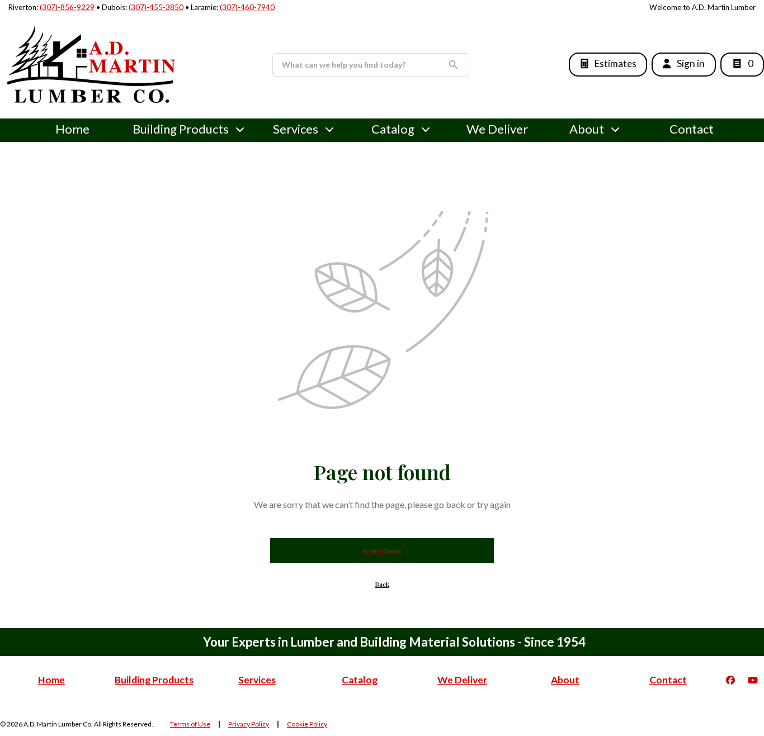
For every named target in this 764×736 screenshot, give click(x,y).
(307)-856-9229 (67, 7)
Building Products (181, 128)
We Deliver (497, 128)
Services (295, 128)
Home (72, 128)
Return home (382, 550)
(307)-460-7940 (247, 7)
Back (382, 584)
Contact (691, 128)
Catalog (360, 680)
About (586, 128)
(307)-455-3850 (156, 7)
